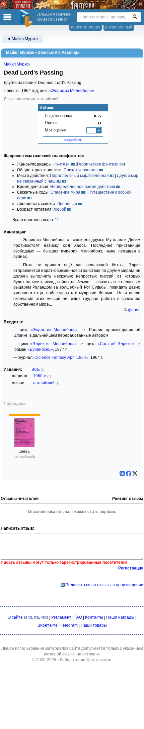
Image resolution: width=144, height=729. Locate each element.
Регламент (61, 617)
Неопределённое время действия (82, 186)
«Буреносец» (40, 349)
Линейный (67, 203)
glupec (134, 310)
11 (57, 219)
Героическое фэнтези (98, 164)
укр (44, 617)
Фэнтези (62, 164)
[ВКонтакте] (122, 473)
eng (28, 617)
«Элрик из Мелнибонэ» (72, 90)
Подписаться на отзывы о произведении (104, 585)
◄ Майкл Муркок (22, 38)
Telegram (69, 625)
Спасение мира (65, 192)
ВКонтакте (48, 625)
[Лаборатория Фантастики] (27, 18)
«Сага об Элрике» (115, 343)
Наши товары (94, 625)
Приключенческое (81, 170)
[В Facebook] (128, 473)
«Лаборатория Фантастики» (84, 659)
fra (36, 617)
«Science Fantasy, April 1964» (60, 357)
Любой (60, 209)
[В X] (135, 473)
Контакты (94, 617)
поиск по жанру (85, 27)
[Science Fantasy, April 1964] (24, 445)
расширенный (118, 27)
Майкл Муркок (17, 64)
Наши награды (120, 617)
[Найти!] (135, 17)
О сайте (15, 617)
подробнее (73, 139)
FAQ (78, 617)
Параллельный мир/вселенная (79, 175)
